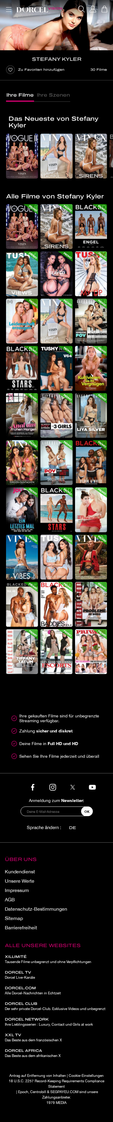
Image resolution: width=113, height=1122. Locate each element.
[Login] (93, 9)
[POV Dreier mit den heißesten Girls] (56, 462)
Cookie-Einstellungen (86, 1076)
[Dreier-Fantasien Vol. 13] (22, 462)
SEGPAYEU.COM (64, 1092)
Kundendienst (20, 871)
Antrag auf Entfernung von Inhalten (37, 1076)
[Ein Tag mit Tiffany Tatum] (22, 651)
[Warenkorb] (104, 9)
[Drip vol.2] (56, 273)
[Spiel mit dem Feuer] (91, 509)
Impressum (17, 890)
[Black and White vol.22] (91, 462)
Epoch (23, 1092)
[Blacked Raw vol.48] (22, 604)
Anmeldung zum (56, 800)
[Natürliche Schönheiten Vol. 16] (91, 557)
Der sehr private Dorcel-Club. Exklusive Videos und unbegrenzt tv (55, 1009)
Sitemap (14, 918)
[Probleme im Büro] (91, 604)
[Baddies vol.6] (56, 604)
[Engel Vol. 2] (91, 226)
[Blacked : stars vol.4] (56, 509)
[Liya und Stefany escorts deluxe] (56, 651)
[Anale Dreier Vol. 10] (56, 557)
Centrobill (38, 1092)
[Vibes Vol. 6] (22, 557)
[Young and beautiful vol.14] (56, 156)
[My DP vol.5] (91, 273)
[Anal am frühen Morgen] (22, 415)
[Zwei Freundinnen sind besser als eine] (91, 651)
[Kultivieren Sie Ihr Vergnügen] (91, 368)
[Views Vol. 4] (22, 273)
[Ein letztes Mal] (22, 509)
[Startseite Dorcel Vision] (39, 9)
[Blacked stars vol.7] (22, 368)
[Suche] (81, 9)
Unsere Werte (19, 881)
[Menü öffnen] (7, 6)
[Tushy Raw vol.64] (56, 368)
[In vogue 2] (22, 156)
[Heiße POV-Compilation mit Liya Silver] (91, 415)
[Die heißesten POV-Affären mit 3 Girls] (56, 415)
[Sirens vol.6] (91, 156)
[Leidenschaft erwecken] (22, 321)
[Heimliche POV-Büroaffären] (91, 321)
